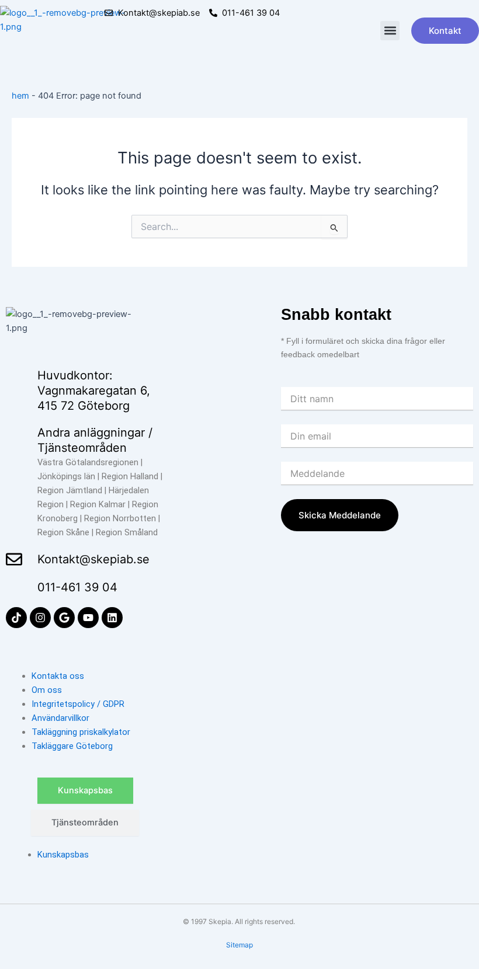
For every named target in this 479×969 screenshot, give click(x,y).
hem (20, 95)
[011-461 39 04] (14, 587)
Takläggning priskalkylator (81, 732)
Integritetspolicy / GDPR (78, 704)
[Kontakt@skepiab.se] (14, 559)
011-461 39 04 (77, 587)
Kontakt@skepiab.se (93, 559)
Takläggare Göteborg (72, 746)
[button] (390, 30)
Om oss (47, 690)
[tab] (85, 791)
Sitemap (239, 944)
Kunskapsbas (63, 854)
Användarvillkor (60, 718)
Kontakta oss (58, 676)
